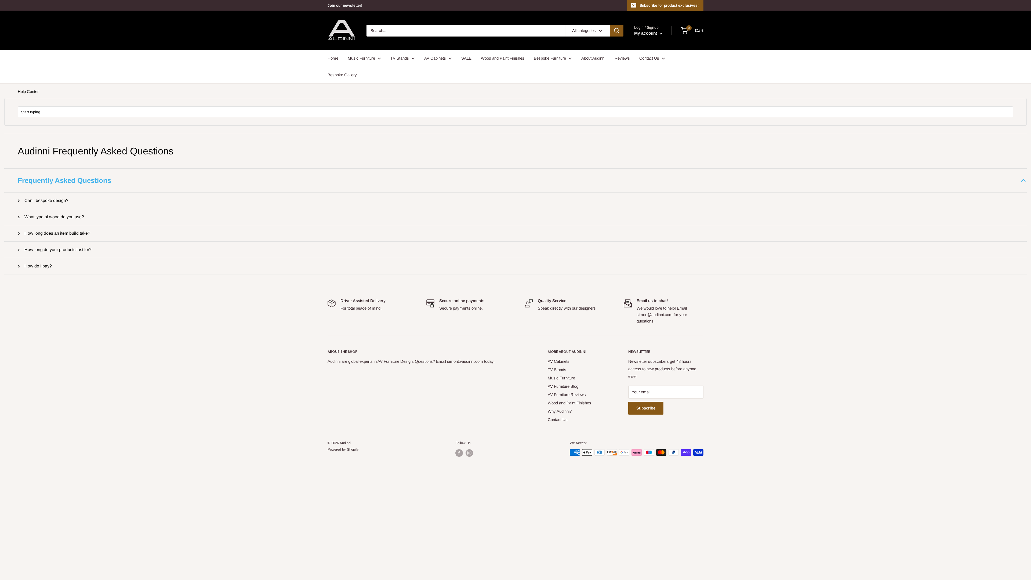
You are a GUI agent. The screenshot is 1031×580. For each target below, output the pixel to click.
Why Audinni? (560, 411)
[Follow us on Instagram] (469, 453)
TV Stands (399, 58)
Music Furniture (361, 58)
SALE (466, 58)
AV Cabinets (435, 58)
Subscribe (645, 408)
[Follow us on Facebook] (459, 453)
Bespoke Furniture (550, 58)
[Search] (616, 31)
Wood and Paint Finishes (502, 58)
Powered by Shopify (343, 449)
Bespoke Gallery (342, 75)
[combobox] (515, 111)
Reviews (622, 58)
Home (333, 58)
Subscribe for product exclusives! (669, 5)
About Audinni (593, 58)
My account (646, 33)
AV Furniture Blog (563, 386)
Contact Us (649, 58)
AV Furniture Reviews (567, 394)
